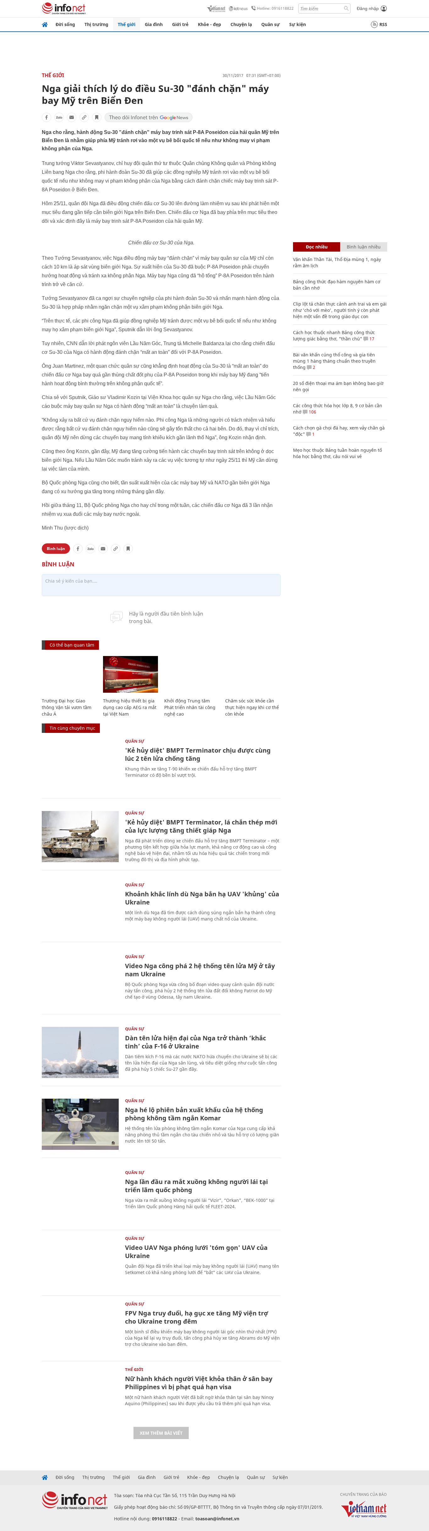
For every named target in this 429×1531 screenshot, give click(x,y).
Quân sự (270, 24)
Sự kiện (297, 24)
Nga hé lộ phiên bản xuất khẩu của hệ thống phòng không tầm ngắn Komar (194, 1114)
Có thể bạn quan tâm (72, 645)
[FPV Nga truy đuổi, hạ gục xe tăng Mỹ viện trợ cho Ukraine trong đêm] (80, 1327)
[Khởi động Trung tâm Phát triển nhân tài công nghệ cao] (191, 674)
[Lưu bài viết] (96, 117)
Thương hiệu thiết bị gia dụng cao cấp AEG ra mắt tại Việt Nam (129, 707)
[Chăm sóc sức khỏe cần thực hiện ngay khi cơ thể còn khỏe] (252, 674)
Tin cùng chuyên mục (72, 728)
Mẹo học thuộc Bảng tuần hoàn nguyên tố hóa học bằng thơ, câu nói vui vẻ (337, 453)
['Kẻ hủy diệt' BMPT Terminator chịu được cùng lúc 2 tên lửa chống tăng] (80, 764)
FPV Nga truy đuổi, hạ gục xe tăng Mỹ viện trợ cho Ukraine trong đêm (196, 1317)
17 (371, 339)
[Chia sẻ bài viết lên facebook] (46, 117)
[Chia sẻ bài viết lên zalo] (59, 117)
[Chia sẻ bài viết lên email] (71, 117)
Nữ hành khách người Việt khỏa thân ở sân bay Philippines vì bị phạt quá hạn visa (198, 1382)
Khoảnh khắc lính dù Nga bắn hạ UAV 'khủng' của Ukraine (202, 898)
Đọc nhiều (317, 247)
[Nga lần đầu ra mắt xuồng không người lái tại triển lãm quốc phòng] (80, 1196)
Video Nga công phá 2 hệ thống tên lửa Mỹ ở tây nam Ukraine (200, 970)
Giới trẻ (180, 24)
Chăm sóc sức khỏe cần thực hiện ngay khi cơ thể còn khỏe (252, 707)
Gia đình (154, 24)
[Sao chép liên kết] (84, 117)
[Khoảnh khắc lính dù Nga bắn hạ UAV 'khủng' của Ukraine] (80, 908)
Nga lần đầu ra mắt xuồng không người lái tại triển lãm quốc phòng (196, 1185)
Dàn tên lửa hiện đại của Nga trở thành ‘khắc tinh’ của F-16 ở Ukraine (195, 1042)
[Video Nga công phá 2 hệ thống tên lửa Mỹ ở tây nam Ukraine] (80, 980)
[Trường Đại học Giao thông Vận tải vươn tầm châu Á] (69, 674)
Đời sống (65, 24)
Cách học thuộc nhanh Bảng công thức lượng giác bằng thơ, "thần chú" (334, 335)
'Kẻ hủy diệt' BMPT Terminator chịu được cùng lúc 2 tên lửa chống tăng (198, 754)
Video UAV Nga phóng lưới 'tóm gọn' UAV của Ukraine (196, 1251)
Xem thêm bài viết (161, 1433)
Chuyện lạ (241, 24)
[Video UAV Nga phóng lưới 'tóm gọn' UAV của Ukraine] (80, 1262)
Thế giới (126, 24)
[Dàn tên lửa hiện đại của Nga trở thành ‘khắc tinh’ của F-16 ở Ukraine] (80, 1052)
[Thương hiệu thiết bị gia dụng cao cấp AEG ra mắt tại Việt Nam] (130, 674)
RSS (383, 24)
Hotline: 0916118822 (275, 8)
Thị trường (96, 24)
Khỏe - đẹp (209, 24)
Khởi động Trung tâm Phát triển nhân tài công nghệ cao (189, 707)
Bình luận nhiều (364, 247)
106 (311, 412)
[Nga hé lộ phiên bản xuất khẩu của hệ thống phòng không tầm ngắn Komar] (80, 1124)
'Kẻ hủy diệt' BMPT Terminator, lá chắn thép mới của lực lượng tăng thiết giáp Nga (201, 826)
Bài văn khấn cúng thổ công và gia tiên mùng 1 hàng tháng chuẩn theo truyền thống (334, 361)
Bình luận (56, 548)
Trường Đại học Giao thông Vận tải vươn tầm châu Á (66, 707)
